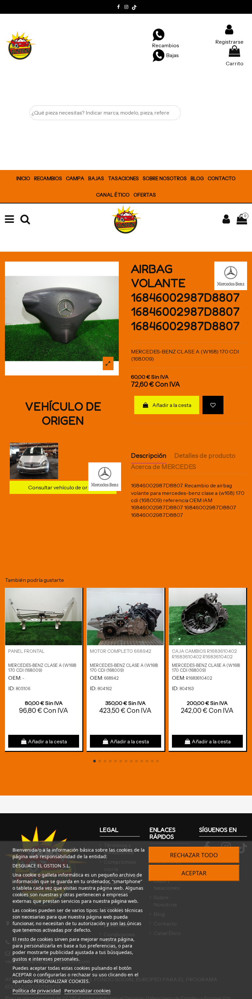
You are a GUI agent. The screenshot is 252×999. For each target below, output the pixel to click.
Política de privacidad (36, 990)
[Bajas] (158, 55)
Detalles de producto (204, 455)
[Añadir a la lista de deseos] (212, 405)
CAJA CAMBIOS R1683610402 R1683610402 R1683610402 (204, 654)
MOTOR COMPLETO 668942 (120, 651)
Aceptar (193, 873)
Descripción (148, 455)
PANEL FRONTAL (26, 651)
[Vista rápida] (77, 611)
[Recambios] (158, 34)
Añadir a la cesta (171, 405)
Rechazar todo (194, 855)
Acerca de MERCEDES (163, 467)
